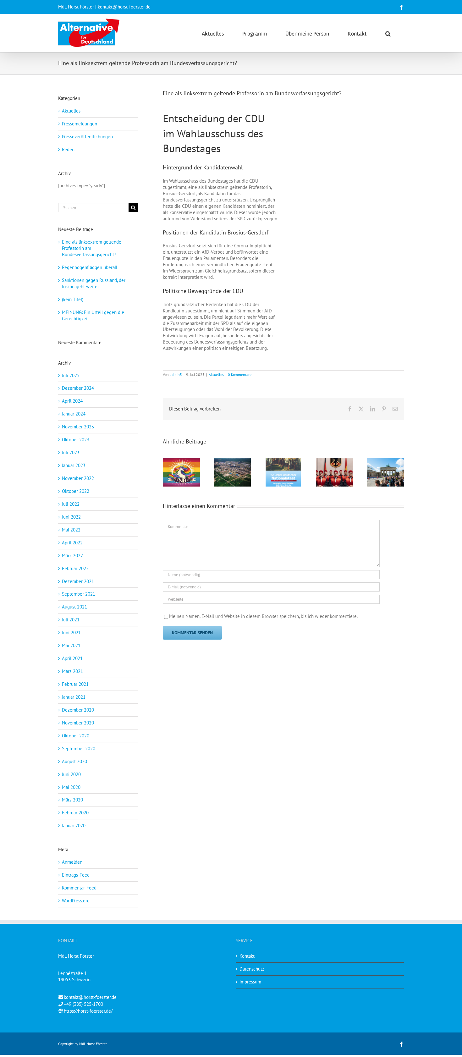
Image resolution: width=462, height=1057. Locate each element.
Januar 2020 (73, 826)
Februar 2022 (75, 568)
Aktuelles (216, 374)
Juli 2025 (71, 375)
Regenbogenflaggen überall (89, 267)
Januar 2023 (73, 465)
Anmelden (72, 862)
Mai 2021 (71, 645)
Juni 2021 (71, 633)
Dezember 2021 (78, 581)
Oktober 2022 (75, 491)
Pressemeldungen (79, 124)
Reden (68, 149)
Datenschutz (251, 969)
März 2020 (72, 800)
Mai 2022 (71, 530)
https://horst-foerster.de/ (88, 1011)
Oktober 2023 (75, 440)
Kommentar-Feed (79, 888)
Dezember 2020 (78, 710)
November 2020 (78, 723)
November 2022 (78, 478)
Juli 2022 (71, 504)
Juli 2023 (71, 452)
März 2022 (72, 556)
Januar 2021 (73, 697)
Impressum (250, 982)
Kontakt (247, 956)
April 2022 (72, 543)
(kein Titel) (72, 299)
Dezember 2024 (78, 388)
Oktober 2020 (75, 736)
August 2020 (74, 761)
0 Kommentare (239, 374)
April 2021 (72, 658)
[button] (388, 33)
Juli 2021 (71, 620)
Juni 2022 (71, 517)
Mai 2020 (71, 787)
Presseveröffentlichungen (87, 137)
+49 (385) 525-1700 (83, 1004)
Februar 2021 (75, 684)
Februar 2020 (75, 813)
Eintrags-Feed (76, 875)
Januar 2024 (73, 414)
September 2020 (78, 748)
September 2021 (78, 594)
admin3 (176, 374)
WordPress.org (76, 901)
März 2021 (72, 671)
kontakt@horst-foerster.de (90, 997)
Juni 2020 (71, 774)
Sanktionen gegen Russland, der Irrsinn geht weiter (93, 283)
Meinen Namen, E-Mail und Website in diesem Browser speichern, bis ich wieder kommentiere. (263, 616)
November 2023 (78, 427)
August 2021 (74, 607)
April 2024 (72, 401)
